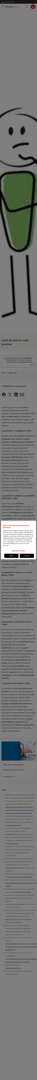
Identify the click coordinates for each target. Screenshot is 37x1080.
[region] (18, 540)
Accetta (26, 555)
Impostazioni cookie (18, 550)
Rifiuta (11, 555)
